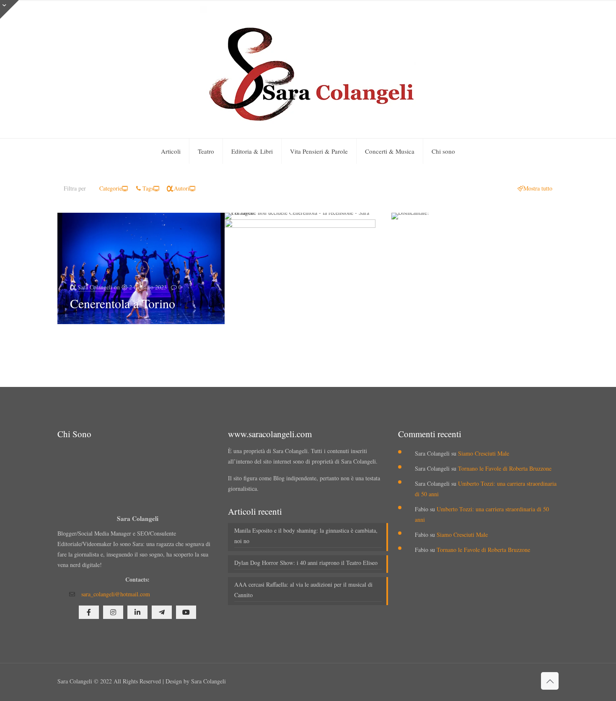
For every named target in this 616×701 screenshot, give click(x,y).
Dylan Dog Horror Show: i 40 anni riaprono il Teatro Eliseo (306, 563)
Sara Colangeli (95, 287)
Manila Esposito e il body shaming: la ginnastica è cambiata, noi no (306, 535)
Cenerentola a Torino (122, 303)
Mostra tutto (537, 188)
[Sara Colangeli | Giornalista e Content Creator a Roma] (308, 69)
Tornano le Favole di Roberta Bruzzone (504, 468)
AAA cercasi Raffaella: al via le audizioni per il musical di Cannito (303, 589)
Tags (147, 188)
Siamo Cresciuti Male (483, 453)
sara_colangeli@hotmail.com (115, 594)
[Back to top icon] (550, 681)
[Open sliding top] (9, 9)
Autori (181, 188)
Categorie (110, 188)
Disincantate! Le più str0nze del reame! (307, 342)
